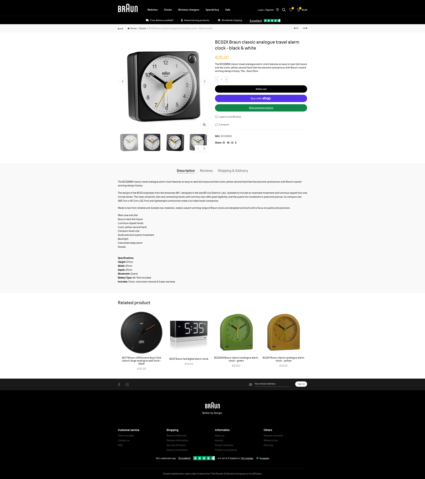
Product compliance (226, 450)
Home (133, 28)
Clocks (168, 9)
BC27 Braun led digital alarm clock (188, 358)
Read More (252, 71)
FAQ (120, 445)
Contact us (123, 440)
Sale (227, 9)
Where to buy (271, 440)
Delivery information (177, 440)
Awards (219, 440)
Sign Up (301, 384)
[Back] (120, 28)
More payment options (261, 107)
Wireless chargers (188, 9)
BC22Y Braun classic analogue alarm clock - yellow (283, 359)
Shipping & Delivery (233, 171)
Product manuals (224, 445)
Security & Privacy (176, 445)
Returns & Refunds (176, 435)
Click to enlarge (204, 125)
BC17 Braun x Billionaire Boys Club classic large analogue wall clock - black (141, 360)
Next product (304, 28)
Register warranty (273, 435)
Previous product (296, 28)
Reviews (206, 171)
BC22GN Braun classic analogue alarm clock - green (236, 359)
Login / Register (266, 9)
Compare (224, 124)
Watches (152, 9)
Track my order (126, 435)
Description (186, 171)
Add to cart (261, 89)
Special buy (212, 9)
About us (219, 435)
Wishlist (292, 8)
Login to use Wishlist (229, 116)
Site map (268, 445)
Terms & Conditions (177, 450)
